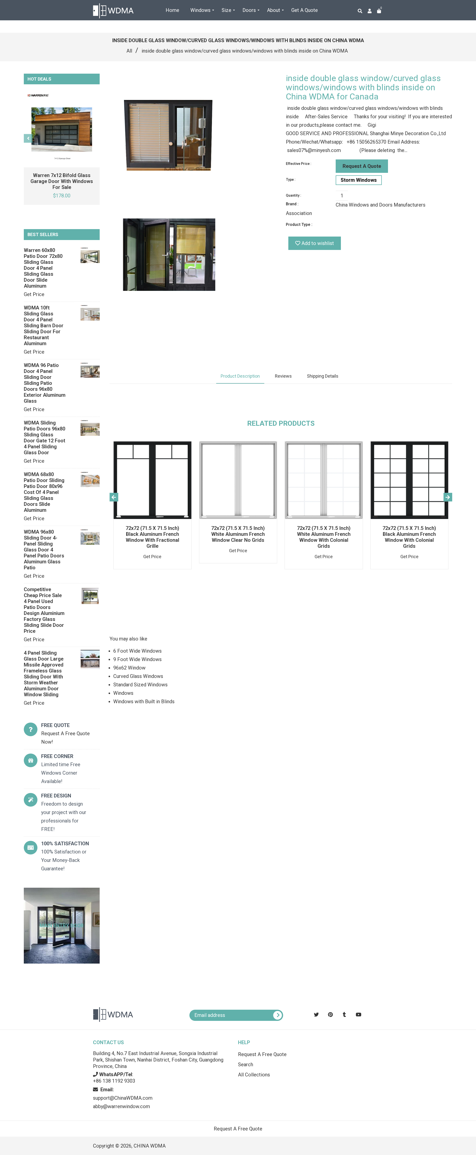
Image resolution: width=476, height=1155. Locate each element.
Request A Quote (362, 166)
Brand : (292, 204)
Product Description (240, 376)
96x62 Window (129, 668)
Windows (123, 693)
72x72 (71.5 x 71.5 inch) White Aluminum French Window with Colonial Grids (324, 537)
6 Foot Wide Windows (137, 651)
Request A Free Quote (262, 1054)
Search (245, 1064)
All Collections (254, 1075)
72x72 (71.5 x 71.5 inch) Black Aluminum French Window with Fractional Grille (152, 537)
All (129, 51)
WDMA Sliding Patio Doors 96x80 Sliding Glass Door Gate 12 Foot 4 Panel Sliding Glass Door (44, 438)
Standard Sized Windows (140, 685)
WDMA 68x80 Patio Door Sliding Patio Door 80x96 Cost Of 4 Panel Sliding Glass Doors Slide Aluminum (44, 492)
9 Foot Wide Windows (137, 659)
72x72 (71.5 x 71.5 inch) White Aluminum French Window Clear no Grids (238, 534)
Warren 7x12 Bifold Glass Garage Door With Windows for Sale (61, 181)
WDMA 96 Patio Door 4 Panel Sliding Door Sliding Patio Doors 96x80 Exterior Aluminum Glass (44, 383)
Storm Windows (359, 180)
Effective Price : (298, 164)
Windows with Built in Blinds (144, 701)
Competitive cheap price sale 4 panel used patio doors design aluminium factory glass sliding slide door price (44, 610)
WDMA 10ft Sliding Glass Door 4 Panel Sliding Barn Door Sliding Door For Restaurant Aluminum (43, 325)
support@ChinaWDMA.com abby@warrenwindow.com (122, 1098)
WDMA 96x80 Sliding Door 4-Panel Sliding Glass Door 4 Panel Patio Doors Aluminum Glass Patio (44, 550)
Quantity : (293, 195)
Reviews (283, 376)
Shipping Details (322, 376)
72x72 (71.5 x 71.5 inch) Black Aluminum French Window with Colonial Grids (409, 537)
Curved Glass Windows (138, 676)
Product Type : (299, 224)
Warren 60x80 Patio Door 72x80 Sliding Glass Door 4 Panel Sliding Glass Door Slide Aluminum (43, 268)
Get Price (34, 294)
